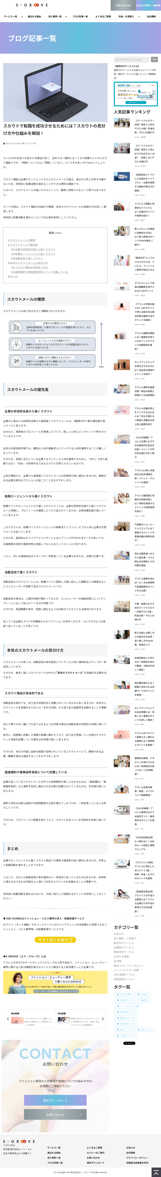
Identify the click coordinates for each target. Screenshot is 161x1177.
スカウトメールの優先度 (24, 245)
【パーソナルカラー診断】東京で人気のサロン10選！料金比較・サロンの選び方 (145, 126)
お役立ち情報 (30, 143)
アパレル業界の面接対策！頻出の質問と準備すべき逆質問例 (144, 391)
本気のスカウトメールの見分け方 (29, 263)
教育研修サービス (124, 952)
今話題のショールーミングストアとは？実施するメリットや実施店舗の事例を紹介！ (144, 532)
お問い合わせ (123, 5)
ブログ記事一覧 (80, 16)
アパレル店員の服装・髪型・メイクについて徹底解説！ (144, 791)
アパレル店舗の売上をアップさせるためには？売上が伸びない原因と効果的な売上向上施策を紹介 (144, 416)
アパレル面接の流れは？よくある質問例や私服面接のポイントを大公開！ (144, 584)
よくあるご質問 (103, 16)
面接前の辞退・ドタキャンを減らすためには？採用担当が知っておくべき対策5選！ (144, 765)
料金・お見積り (126, 16)
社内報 (117, 961)
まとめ (14, 276)
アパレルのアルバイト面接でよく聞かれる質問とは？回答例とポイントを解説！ (144, 739)
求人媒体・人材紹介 (125, 938)
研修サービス (125, 1029)
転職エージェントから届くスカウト (35, 254)
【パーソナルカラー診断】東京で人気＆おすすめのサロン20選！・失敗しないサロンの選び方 (145, 153)
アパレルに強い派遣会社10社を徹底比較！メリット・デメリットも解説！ (144, 476)
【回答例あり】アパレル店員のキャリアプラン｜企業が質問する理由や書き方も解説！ (144, 182)
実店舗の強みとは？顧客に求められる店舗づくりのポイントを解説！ (144, 688)
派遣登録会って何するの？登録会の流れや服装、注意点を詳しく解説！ (144, 663)
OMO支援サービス (124, 974)
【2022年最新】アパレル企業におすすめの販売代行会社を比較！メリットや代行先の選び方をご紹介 (144, 447)
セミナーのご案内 (95, 1152)
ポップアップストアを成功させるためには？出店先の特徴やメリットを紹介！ (144, 368)
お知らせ (119, 934)
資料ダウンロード (55, 1100)
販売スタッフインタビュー (129, 965)
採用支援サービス (124, 979)
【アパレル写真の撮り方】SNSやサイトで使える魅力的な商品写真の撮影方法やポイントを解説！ (144, 311)
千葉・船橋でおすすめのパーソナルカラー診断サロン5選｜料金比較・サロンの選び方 (144, 611)
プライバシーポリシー (137, 1157)
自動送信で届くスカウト (29, 258)
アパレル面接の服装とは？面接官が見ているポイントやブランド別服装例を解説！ (144, 341)
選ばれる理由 (34, 16)
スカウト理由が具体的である (31, 267)
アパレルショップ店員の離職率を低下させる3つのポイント (144, 286)
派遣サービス (146, 1029)
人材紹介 (144, 994)
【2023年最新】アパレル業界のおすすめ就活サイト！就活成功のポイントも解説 (144, 816)
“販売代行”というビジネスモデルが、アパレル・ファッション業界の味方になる (145, 263)
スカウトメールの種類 (22, 240)
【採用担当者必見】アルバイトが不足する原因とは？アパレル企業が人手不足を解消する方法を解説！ (144, 901)
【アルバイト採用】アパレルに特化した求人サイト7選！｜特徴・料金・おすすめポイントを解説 (144, 870)
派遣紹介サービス (124, 947)
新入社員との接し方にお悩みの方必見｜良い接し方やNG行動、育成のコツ (144, 638)
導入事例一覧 (55, 16)
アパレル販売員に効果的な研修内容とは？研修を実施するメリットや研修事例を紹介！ (144, 503)
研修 (146, 1000)
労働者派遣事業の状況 (137, 1162)
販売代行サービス (124, 943)
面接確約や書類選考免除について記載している (41, 272)
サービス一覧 (10, 16)
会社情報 (151, 16)
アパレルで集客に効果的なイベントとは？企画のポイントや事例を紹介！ (144, 209)
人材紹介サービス (127, 1035)
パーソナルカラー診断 (126, 970)
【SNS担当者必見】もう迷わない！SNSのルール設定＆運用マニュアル (144, 843)
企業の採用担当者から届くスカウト (35, 249)
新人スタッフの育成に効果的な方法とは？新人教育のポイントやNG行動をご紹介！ (144, 236)
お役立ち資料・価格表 (148, 5)
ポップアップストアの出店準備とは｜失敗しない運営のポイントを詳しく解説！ (144, 714)
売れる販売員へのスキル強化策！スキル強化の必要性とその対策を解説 (144, 559)
